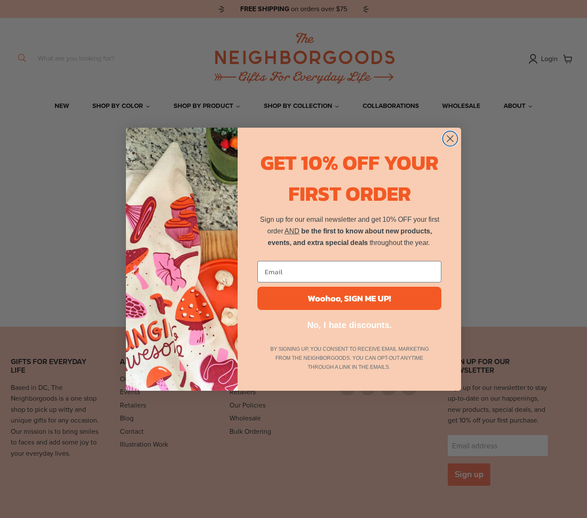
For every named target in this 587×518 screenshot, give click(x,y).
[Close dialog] (450, 138)
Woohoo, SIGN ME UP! (349, 298)
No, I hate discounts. (349, 325)
